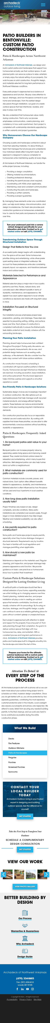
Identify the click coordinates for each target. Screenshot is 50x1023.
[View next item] (46, 874)
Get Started (25, 817)
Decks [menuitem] (11, 739)
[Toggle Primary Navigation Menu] (43, 5)
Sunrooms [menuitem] (12, 772)
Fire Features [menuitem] (14, 744)
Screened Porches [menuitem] (16, 767)
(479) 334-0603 (25, 979)
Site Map (37, 1000)
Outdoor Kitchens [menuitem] (16, 748)
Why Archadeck (25, 944)
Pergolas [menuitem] (12, 758)
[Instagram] (32, 989)
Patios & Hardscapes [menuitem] (17, 753)
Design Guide (25, 957)
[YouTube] (27, 989)
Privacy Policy (25, 1000)
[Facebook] (17, 989)
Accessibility (12, 1000)
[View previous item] (3, 874)
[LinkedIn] (22, 989)
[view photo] (8, 874)
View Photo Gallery (25, 887)
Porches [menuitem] (12, 763)
